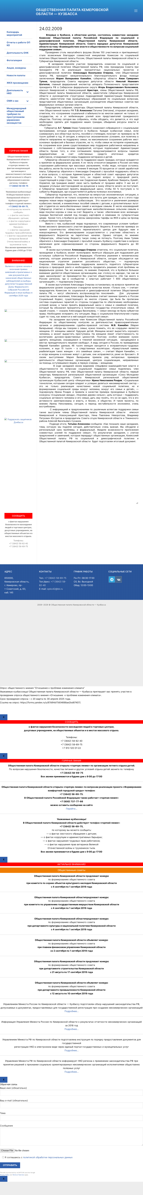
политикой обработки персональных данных (48, 1157)
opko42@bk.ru (55, 588)
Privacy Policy (4, 1175)
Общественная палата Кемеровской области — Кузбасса (72, 12)
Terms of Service (18, 1175)
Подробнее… (72, 1011)
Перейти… (71, 808)
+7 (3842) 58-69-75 (18, 186)
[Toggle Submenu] (27, 92)
